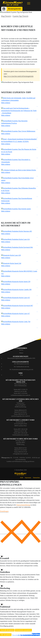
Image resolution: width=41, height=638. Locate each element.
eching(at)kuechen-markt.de (20, 453)
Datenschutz (36, 477)
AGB (21, 477)
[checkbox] (2, 556)
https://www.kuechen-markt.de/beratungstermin (18, 76)
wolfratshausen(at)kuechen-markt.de (20, 395)
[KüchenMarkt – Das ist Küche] (13, 3)
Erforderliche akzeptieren (23, 630)
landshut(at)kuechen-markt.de (20, 435)
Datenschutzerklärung (23, 505)
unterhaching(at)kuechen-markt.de (20, 416)
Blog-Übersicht (6, 16)
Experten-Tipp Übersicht (20, 16)
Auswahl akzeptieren (7, 630)
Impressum (28, 477)
